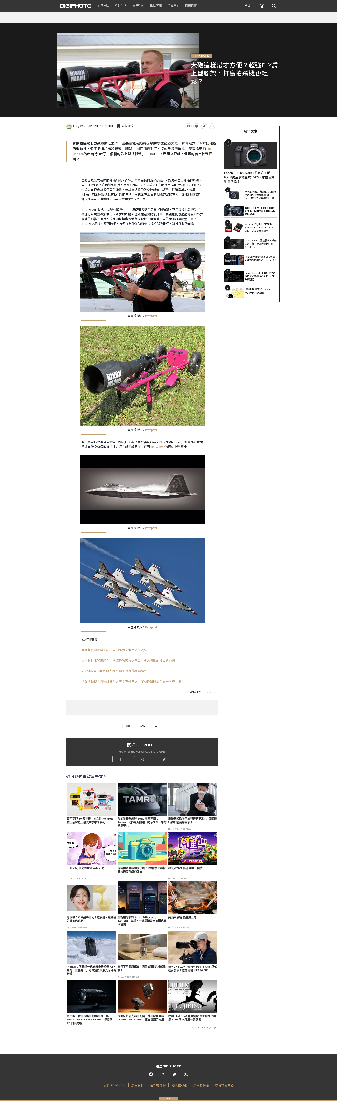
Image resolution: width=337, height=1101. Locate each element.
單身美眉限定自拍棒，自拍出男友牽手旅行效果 (114, 650)
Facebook (189, 126)
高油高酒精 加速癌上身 (182, 917)
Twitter (204, 126)
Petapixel (151, 315)
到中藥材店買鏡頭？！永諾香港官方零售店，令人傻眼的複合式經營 (128, 660)
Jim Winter (157, 447)
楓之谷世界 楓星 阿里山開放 (185, 868)
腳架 (128, 726)
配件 (142, 726)
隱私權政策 (179, 1085)
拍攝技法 (103, 5)
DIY (157, 726)
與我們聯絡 (201, 1085)
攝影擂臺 (191, 5)
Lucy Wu (79, 126)
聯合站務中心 (224, 1085)
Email (212, 126)
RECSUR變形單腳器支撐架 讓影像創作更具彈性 (114, 671)
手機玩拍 (173, 5)
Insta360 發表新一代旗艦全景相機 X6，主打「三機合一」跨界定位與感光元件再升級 (91, 970)
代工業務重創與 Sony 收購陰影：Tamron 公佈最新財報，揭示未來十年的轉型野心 (142, 822)
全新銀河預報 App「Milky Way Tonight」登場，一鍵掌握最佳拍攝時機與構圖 (142, 921)
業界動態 (138, 5)
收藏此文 (127, 126)
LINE (196, 126)
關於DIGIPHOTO (114, 1085)
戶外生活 (121, 5)
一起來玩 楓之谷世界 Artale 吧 (85, 868)
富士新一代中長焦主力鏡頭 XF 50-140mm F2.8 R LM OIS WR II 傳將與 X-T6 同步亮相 (91, 1019)
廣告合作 (137, 1085)
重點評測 (156, 5)
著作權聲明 (158, 1085)
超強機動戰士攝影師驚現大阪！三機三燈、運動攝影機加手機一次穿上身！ (132, 681)
